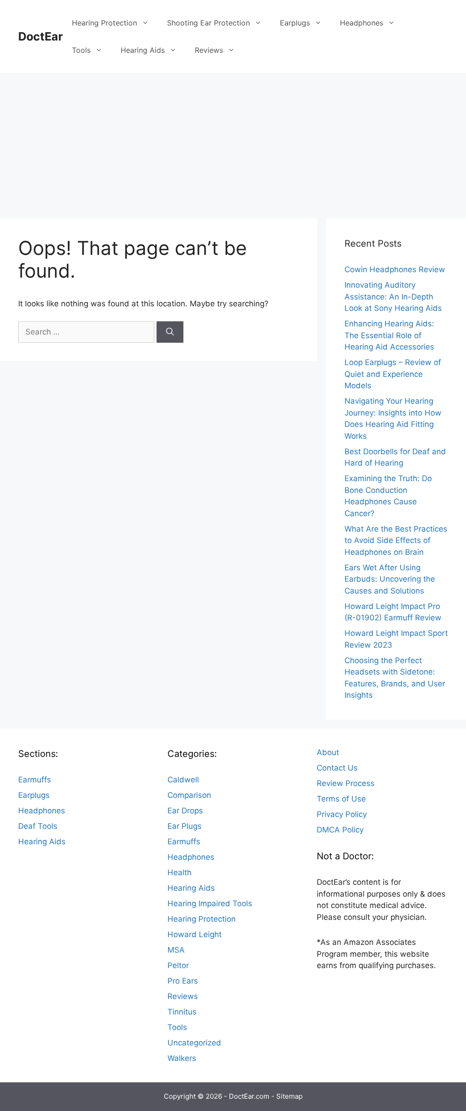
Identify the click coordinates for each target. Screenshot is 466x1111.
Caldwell (183, 779)
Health (179, 872)
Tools (81, 50)
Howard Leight (194, 934)
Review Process (346, 783)
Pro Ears (182, 980)
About (328, 752)
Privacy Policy (342, 814)
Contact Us (337, 767)
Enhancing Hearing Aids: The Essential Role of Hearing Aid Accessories (389, 335)
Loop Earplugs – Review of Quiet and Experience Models (392, 374)
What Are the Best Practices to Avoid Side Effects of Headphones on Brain (395, 540)
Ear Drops (185, 810)
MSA (176, 949)
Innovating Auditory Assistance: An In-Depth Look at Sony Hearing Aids (393, 296)
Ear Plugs (184, 826)
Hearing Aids (143, 50)
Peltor (178, 965)
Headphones (361, 22)
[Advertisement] (233, 141)
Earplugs (295, 22)
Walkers (181, 1058)
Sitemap (289, 1096)
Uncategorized (194, 1042)
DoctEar (40, 36)
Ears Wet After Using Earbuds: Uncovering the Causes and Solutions (389, 579)
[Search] (170, 332)
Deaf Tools (37, 826)
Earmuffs (34, 779)
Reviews (209, 50)
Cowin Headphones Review (394, 269)
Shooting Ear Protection (208, 22)
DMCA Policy (340, 829)
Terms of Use (341, 798)
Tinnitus (182, 1011)
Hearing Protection (104, 22)
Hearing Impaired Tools (209, 903)
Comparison (189, 795)
